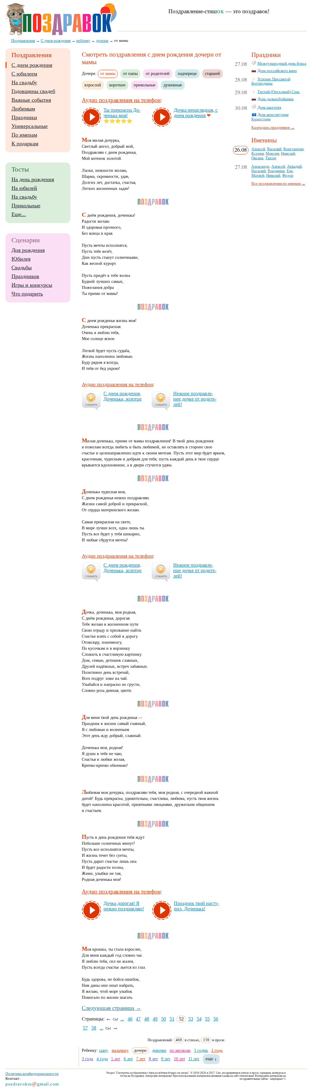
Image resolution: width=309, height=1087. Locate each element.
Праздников (25, 276)
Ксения (257, 153)
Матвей (257, 175)
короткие (117, 84)
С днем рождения (31, 65)
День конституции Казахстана (269, 117)
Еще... (18, 214)
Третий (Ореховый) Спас (278, 92)
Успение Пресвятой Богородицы (270, 81)
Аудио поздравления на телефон (121, 100)
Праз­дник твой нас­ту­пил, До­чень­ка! (196, 906)
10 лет (179, 1058)
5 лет (115, 1058)
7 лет (140, 1058)
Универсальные (29, 126)
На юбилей (24, 188)
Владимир (276, 171)
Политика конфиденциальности (32, 1073)
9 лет (165, 1058)
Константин (293, 149)
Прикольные (25, 206)
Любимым (23, 109)
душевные (173, 84)
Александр (260, 166)
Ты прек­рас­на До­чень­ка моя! (122, 112)
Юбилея (20, 259)
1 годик (201, 1050)
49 (155, 1018)
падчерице (187, 73)
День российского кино (277, 71)
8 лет (153, 1058)
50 (163, 1018)
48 (146, 1018)
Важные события (31, 100)
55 (207, 1018)
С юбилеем (24, 74)
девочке (159, 1050)
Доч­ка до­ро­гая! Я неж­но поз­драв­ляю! (124, 906)
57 (85, 1027)
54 (199, 1018)
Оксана (257, 158)
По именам (24, 135)
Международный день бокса (281, 63)
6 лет (128, 1058)
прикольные (144, 84)
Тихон (270, 158)
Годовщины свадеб (33, 91)
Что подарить (27, 294)
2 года (216, 1050)
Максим (272, 153)
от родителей (158, 73)
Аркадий (294, 166)
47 (138, 1018)
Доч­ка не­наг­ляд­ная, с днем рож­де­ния (196, 112)
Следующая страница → (111, 1008)
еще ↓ (211, 1058)
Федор (287, 175)
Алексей (258, 149)
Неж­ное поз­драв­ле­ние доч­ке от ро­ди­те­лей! (194, 399)
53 (190, 1018)
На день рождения (32, 179)
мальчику (120, 1050)
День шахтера (269, 107)
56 (215, 1018)
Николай (288, 153)
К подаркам (24, 144)
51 (172, 1018)
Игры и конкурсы (31, 285)
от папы (130, 73)
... (122, 1018)
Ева (290, 171)
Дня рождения (28, 250)
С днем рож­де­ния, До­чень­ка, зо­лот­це (123, 396)
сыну (103, 1050)
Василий (274, 149)
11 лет (193, 1058)
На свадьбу (24, 82)
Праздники (24, 117)
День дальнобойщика (275, 99)
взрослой (92, 84)
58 (93, 1027)
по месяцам (180, 1050)
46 (130, 1018)
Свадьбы (21, 268)
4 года (102, 1058)
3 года (87, 1058)
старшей (212, 73)
